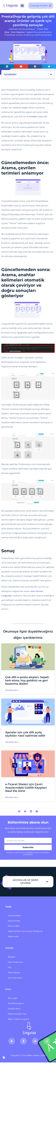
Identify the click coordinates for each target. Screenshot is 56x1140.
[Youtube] (35, 1041)
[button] (22, 6)
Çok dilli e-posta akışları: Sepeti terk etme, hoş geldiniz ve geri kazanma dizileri (27, 680)
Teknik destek (14, 972)
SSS (9, 967)
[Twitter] (11, 1041)
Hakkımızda (13, 936)
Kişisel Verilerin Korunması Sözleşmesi (25, 931)
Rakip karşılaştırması (17, 1014)
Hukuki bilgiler (14, 915)
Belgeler (11, 957)
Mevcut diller (14, 926)
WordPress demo (16, 1003)
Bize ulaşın (13, 998)
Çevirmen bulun (15, 978)
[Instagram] (47, 1041)
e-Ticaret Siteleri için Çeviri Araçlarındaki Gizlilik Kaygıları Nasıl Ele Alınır (26, 787)
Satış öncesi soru (15, 962)
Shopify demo (14, 1008)
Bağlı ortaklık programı (18, 1019)
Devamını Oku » (12, 690)
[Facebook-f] (23, 1041)
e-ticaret (32, 116)
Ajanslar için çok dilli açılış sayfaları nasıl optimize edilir (25, 734)
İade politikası (14, 921)
